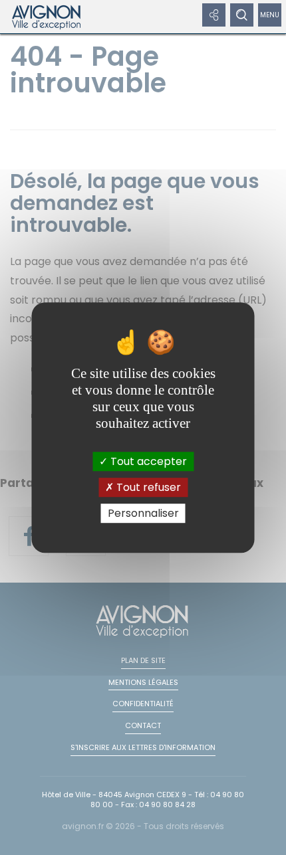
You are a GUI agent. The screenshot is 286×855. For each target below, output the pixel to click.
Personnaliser (143, 513)
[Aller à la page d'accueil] (47, 16)
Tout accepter (147, 461)
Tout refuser (147, 487)
